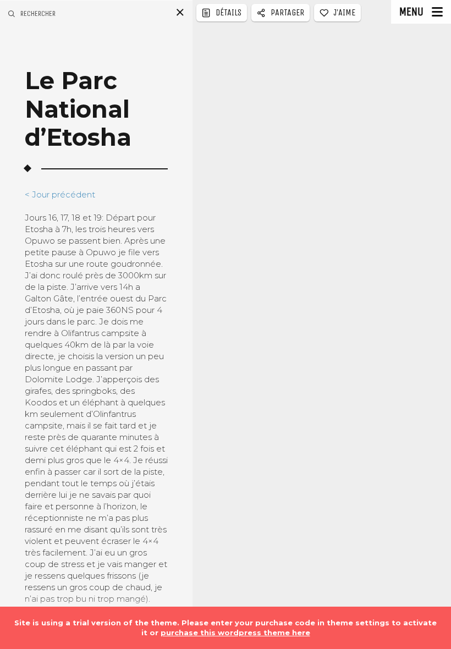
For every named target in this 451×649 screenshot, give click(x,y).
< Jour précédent (60, 194)
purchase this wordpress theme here (235, 632)
